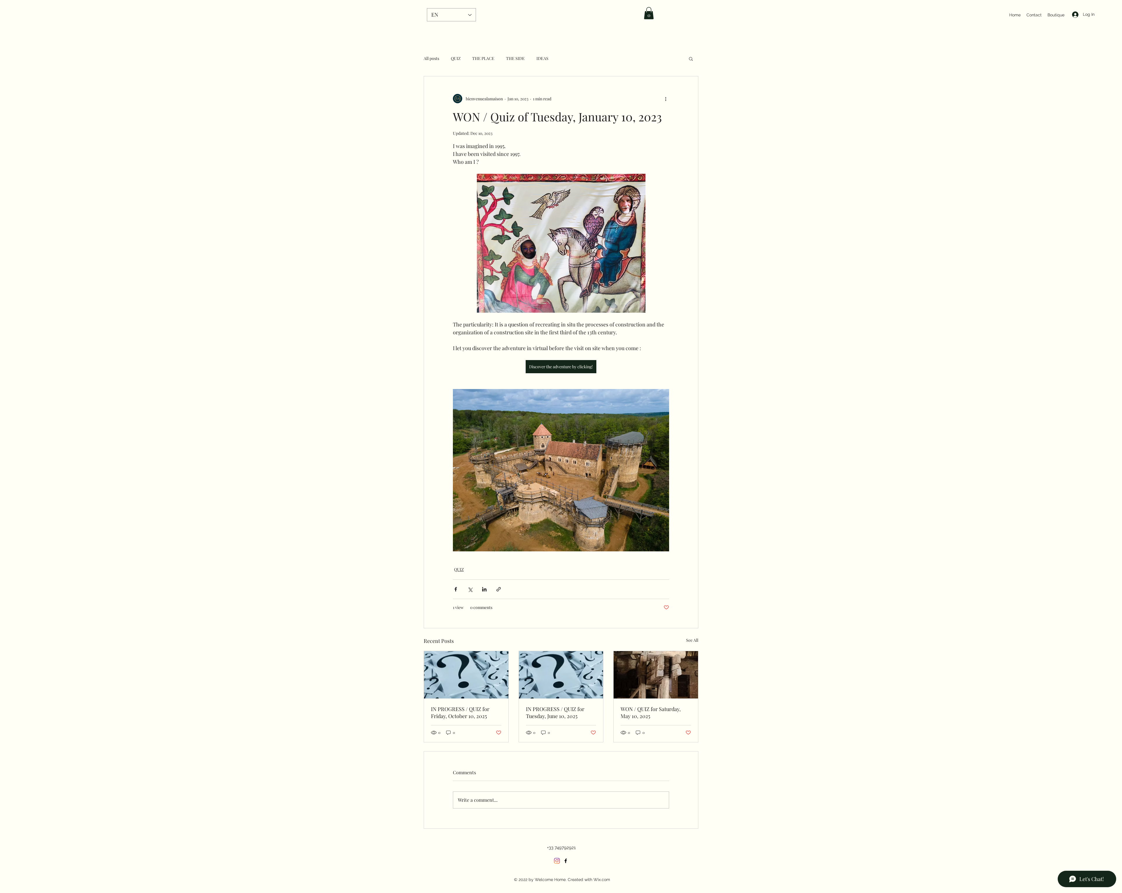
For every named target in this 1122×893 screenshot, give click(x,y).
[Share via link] (498, 589)
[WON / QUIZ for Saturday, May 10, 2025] (656, 674)
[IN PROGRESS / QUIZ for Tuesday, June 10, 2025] (561, 674)
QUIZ (455, 58)
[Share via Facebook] (455, 589)
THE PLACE (483, 58)
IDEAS (542, 58)
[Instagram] (557, 861)
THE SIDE (515, 58)
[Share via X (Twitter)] (470, 589)
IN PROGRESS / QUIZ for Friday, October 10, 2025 (460, 713)
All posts (431, 58)
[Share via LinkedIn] (484, 589)
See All (692, 640)
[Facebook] (566, 861)
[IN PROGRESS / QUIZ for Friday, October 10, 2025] (466, 674)
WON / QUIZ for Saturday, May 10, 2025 (651, 713)
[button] (649, 13)
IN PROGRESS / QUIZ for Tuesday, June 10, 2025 (555, 713)
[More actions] (665, 98)
